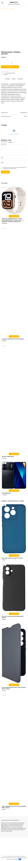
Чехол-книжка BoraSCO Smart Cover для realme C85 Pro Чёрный (14, 688)
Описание (7, 78)
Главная (2, 8)
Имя (2, 157)
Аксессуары (12, 8)
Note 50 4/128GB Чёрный (8, 456)
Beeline (5, 74)
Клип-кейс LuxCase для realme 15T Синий (12, 558)
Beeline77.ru (14, 2)
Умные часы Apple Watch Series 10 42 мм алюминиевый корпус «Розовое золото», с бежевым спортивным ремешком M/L (12, 220)
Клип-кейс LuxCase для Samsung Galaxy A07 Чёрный (13, 617)
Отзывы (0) (20, 78)
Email (2, 162)
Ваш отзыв (3, 144)
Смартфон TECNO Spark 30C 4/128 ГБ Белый (13, 339)
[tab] (7, 79)
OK (19, 859)
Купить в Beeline (10, 66)
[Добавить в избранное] (9, 62)
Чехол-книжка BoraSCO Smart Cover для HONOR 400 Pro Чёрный (14, 807)
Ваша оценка (4, 141)
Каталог (7, 8)
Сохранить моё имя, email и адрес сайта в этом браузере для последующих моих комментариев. (14, 168)
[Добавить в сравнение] (12, 62)
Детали (14, 78)
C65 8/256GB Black (6, 493)
